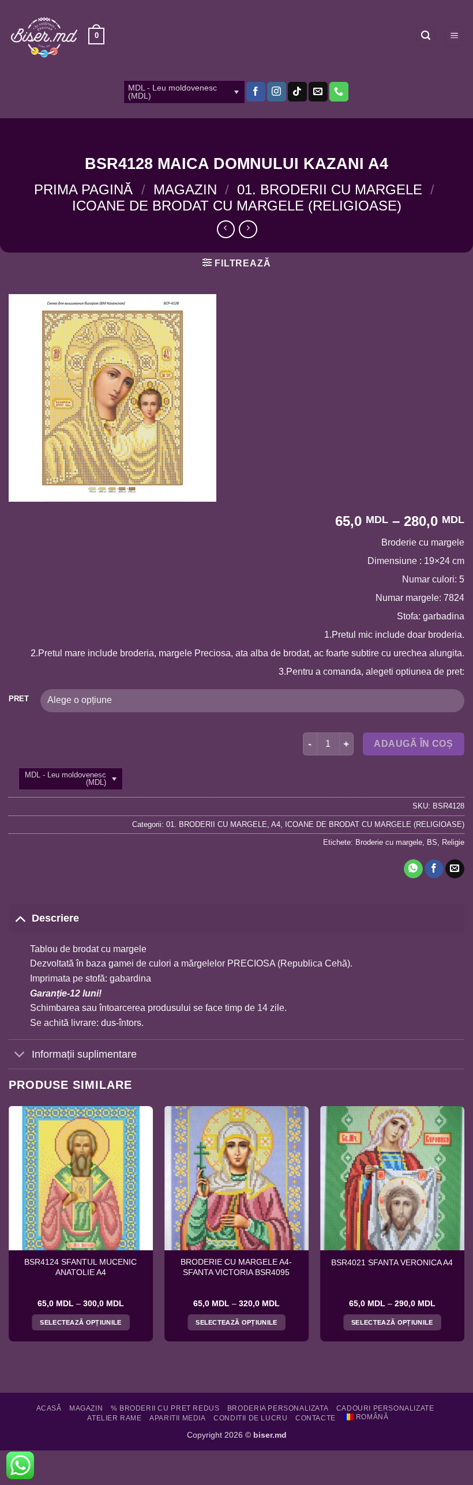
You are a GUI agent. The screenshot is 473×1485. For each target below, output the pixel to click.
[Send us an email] (318, 91)
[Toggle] (20, 917)
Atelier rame (114, 1418)
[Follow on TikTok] (297, 91)
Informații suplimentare (84, 1054)
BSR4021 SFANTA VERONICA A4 (392, 1262)
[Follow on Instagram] (276, 91)
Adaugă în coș (413, 744)
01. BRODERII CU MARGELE (329, 189)
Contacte (315, 1418)
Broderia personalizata (277, 1408)
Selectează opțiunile (81, 1322)
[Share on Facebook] (434, 869)
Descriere (55, 918)
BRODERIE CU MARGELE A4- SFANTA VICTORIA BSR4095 (236, 1267)
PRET (19, 699)
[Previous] (9, 1228)
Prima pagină (83, 189)
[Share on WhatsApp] (413, 869)
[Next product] (226, 229)
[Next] (463, 1228)
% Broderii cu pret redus (165, 1408)
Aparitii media (177, 1418)
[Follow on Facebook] (255, 91)
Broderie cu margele (388, 842)
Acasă (49, 1408)
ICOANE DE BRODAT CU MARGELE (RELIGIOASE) (236, 205)
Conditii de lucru (250, 1418)
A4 (275, 824)
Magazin (185, 189)
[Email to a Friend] (454, 869)
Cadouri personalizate (385, 1408)
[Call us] (338, 91)
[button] (96, 36)
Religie (453, 842)
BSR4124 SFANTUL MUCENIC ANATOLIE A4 (80, 1267)
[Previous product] (248, 229)
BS (432, 842)
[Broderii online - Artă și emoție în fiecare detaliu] (44, 36)
